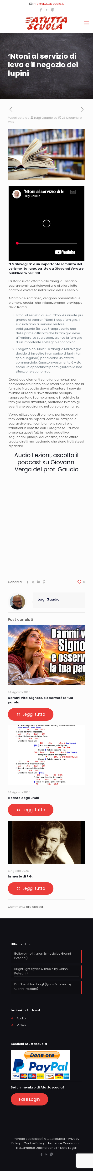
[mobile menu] (87, 23)
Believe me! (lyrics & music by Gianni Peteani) (42, 955)
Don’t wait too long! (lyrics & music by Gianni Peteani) (43, 986)
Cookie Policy (34, 1143)
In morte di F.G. (20, 876)
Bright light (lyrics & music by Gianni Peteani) (41, 971)
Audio (21, 1018)
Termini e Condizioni (63, 1143)
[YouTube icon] (46, 9)
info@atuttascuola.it (48, 3)
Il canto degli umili (23, 798)
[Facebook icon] (40, 9)
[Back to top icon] (83, 1161)
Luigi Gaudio (43, 117)
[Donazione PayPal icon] (52, 9)
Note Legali (68, 1147)
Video (21, 1025)
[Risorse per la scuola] (46, 23)
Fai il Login (29, 1099)
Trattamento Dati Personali (36, 1147)
